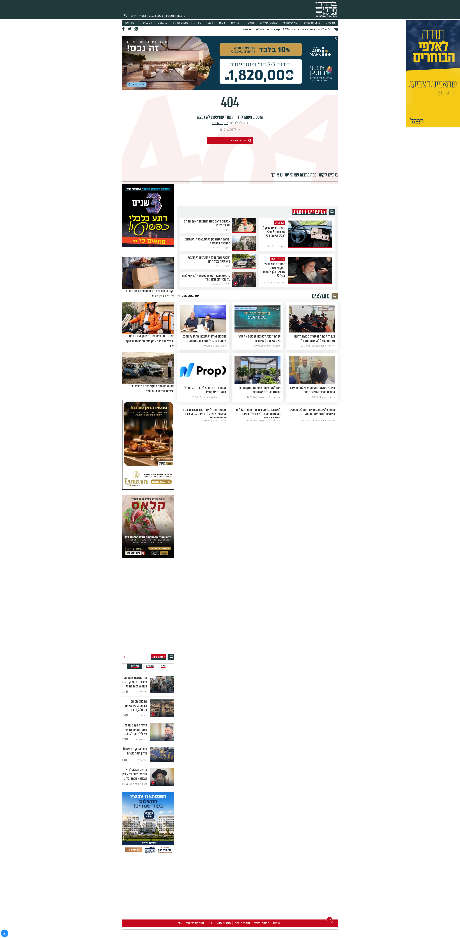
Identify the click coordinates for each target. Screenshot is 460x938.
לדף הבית (220, 122)
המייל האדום (138, 16)
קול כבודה (273, 29)
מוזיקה (249, 23)
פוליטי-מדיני (290, 23)
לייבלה (260, 29)
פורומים (130, 23)
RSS (210, 923)
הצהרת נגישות (195, 923)
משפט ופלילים (268, 23)
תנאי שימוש (224, 923)
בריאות (235, 23)
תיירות (198, 23)
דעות (222, 23)
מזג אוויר (247, 29)
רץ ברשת (146, 23)
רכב (210, 23)
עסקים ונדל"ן (180, 23)
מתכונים (162, 23)
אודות (276, 923)
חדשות (330, 23)
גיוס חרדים (308, 29)
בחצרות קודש (311, 23)
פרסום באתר (261, 923)
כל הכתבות (324, 29)
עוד (180, 923)
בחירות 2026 (291, 29)
